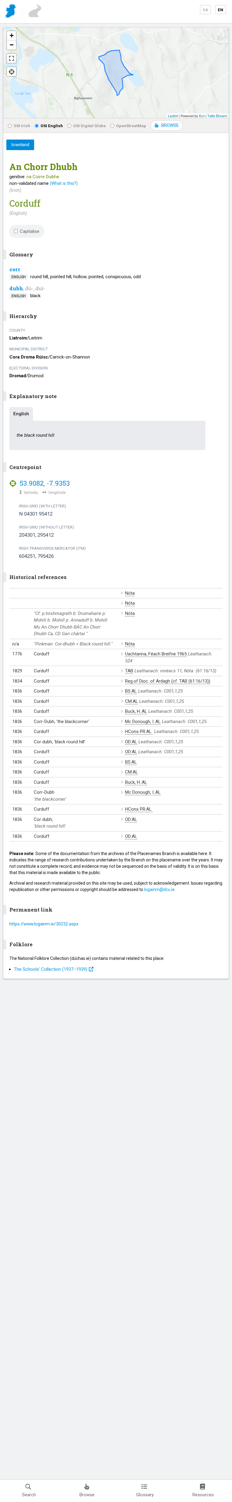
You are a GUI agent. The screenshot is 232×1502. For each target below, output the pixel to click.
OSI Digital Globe (89, 125)
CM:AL (131, 701)
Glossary (145, 1494)
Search (29, 1494)
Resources (203, 1494)
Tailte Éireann (217, 115)
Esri (202, 115)
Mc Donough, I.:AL (143, 721)
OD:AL (131, 742)
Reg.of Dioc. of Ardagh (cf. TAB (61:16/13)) (167, 681)
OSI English (51, 125)
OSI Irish (22, 125)
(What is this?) (64, 183)
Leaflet (173, 115)
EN (220, 9)
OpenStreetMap (131, 125)
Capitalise (29, 231)
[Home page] (11, 12)
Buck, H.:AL (136, 711)
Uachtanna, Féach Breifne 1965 (156, 654)
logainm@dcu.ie (159, 889)
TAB (129, 671)
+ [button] (12, 35)
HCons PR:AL (139, 731)
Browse (87, 1494)
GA (205, 9)
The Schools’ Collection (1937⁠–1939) (50, 969)
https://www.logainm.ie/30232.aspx (43, 924)
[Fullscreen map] (11, 58)
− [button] (12, 45)
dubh (16, 288)
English (21, 414)
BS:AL (131, 691)
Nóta (130, 593)
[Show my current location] (11, 71)
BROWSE (170, 125)
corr (14, 269)
